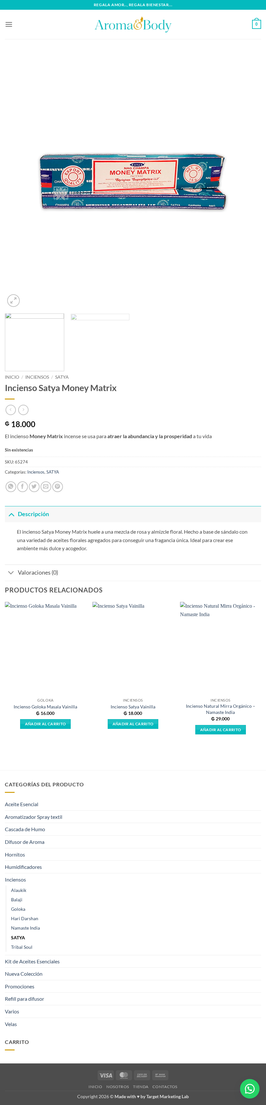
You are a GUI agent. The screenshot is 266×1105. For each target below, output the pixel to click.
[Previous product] (23, 410)
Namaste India (25, 928)
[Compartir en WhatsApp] (11, 486)
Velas (11, 1024)
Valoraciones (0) (38, 572)
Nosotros (117, 1086)
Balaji (16, 899)
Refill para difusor (24, 999)
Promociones (19, 986)
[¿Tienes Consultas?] (250, 1089)
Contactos (164, 1086)
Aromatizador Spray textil (33, 817)
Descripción (33, 514)
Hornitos (15, 854)
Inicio (12, 377)
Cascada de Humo (25, 829)
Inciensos (37, 377)
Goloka (18, 909)
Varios (12, 1011)
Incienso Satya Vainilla (133, 706)
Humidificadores (23, 867)
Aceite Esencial (21, 804)
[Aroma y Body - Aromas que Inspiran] (133, 24)
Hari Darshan (24, 918)
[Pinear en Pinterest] (57, 486)
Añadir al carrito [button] (45, 724)
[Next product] (11, 410)
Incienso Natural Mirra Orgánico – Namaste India (220, 709)
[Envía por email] (46, 486)
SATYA (62, 377)
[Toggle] (11, 514)
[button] (9, 24)
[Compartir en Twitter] (34, 486)
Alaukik (18, 890)
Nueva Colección (23, 974)
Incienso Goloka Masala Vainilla (45, 706)
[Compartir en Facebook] (22, 486)
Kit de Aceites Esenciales (32, 961)
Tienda (141, 1086)
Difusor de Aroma (24, 842)
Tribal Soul (21, 947)
